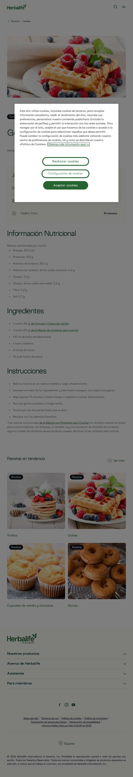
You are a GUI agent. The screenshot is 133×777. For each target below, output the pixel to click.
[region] (66, 153)
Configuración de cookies (65, 173)
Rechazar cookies (65, 161)
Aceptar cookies (66, 185)
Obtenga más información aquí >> (68, 144)
